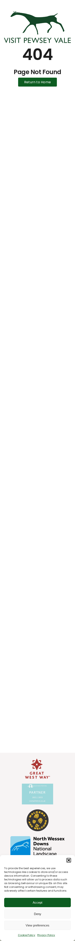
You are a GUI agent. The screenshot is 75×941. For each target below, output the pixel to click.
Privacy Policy (46, 935)
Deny (37, 914)
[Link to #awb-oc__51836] (64, 7)
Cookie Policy (26, 935)
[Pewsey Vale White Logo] (15, 3)
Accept (37, 902)
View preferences (37, 925)
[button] (69, 860)
